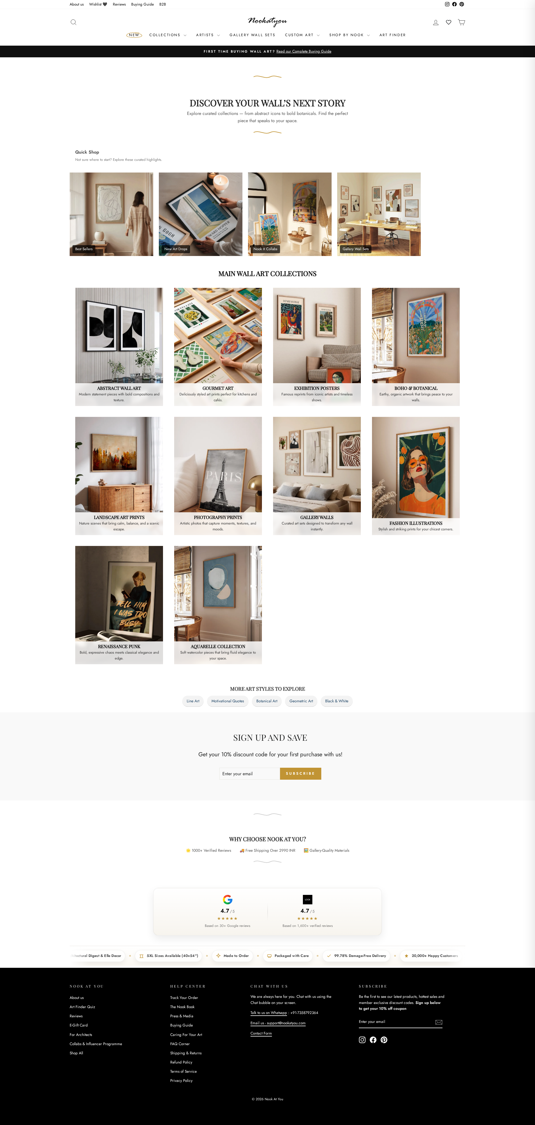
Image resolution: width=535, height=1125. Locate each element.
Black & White (336, 701)
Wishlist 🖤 (98, 4)
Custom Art (300, 35)
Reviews (119, 4)
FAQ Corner (180, 1044)
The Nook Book (182, 1007)
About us (77, 4)
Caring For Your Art (186, 1034)
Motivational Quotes (227, 701)
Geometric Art (301, 701)
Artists (206, 35)
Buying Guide (142, 4)
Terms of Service (183, 1071)
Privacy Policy (181, 1080)
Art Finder (393, 35)
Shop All (76, 1053)
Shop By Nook (347, 35)
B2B (162, 4)
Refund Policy (181, 1062)
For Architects (81, 1034)
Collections (165, 35)
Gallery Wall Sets (252, 35)
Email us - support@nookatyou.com (278, 1023)
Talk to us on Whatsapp (269, 1012)
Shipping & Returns (185, 1053)
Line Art (193, 701)
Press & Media (181, 1016)
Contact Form (261, 1033)
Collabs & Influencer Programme (96, 1044)
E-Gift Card (79, 1025)
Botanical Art (266, 701)
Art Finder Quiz (82, 1007)
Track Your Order (184, 997)
